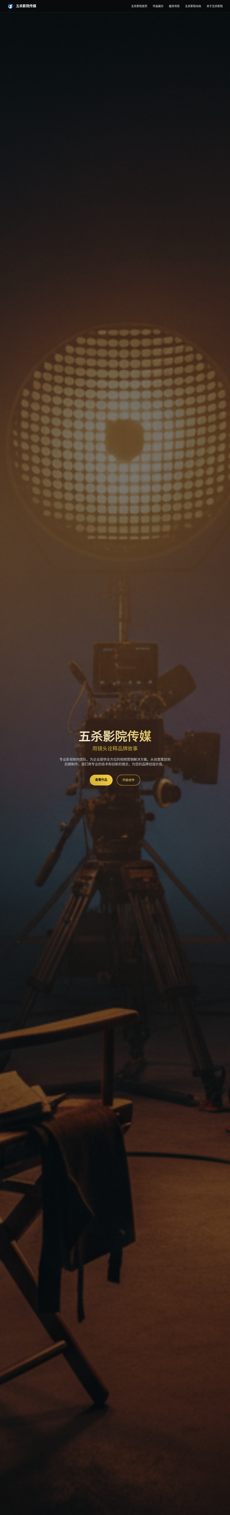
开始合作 (128, 780)
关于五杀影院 (215, 6)
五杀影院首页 (139, 6)
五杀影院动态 (193, 6)
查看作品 (101, 779)
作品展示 (158, 6)
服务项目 (174, 6)
